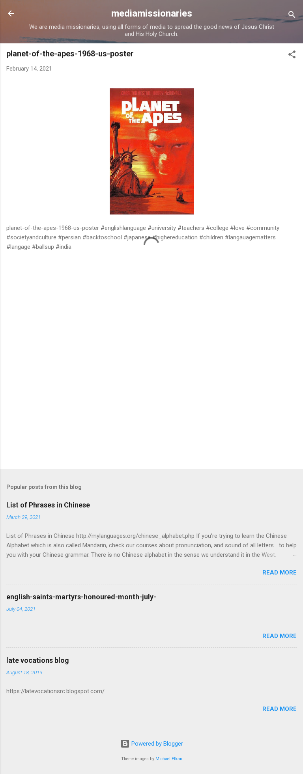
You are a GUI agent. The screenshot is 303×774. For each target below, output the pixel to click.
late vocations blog (37, 660)
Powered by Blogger (156, 743)
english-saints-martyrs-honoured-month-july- (81, 597)
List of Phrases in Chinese (48, 505)
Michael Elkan (168, 758)
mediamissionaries (151, 13)
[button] (292, 56)
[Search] (292, 16)
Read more (279, 572)
